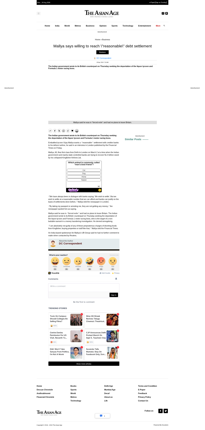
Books (73, 386)
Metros (78, 26)
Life (106, 401)
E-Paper (141, 390)
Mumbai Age (109, 390)
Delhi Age (108, 386)
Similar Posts (133, 139)
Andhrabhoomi (43, 393)
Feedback (142, 393)
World (67, 26)
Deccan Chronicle (45, 390)
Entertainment (144, 26)
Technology (128, 26)
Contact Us (143, 401)
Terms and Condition (147, 386)
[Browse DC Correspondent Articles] (53, 243)
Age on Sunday (161, 2)
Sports (115, 26)
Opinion (103, 26)
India (57, 26)
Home (47, 26)
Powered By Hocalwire (161, 425)
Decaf (106, 393)
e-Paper (152, 2)
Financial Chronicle (45, 397)
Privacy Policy (144, 397)
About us (108, 397)
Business (90, 26)
